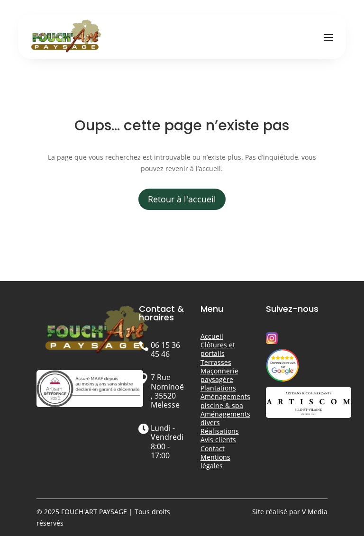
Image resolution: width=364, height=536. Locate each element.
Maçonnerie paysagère (219, 375)
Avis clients (218, 439)
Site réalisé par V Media (290, 511)
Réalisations (219, 431)
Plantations (218, 387)
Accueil (211, 336)
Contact (212, 448)
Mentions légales (215, 461)
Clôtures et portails (217, 349)
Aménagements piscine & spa (225, 400)
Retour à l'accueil (182, 199)
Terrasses (215, 362)
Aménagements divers (225, 418)
